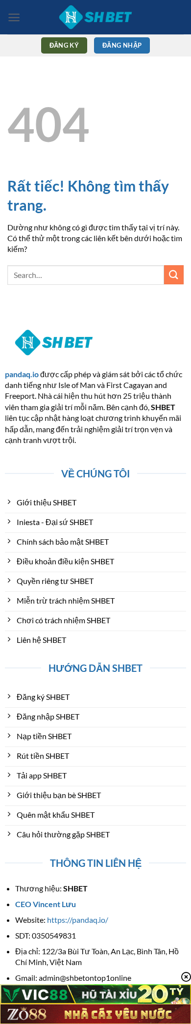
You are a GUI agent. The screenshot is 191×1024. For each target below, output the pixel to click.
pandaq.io (22, 374)
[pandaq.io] (95, 17)
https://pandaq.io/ (77, 919)
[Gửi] (174, 274)
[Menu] (14, 17)
